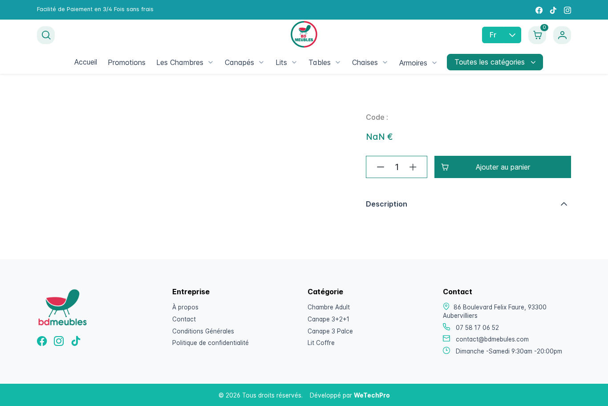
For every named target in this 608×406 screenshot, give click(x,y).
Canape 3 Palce (330, 331)
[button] (468, 203)
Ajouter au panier (503, 166)
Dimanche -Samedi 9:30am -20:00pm (509, 351)
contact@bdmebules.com (492, 339)
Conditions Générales (203, 331)
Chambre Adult (329, 307)
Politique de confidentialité (210, 342)
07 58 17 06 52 (477, 327)
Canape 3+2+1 (328, 319)
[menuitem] (85, 62)
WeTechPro (372, 395)
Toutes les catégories (490, 61)
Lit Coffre (321, 342)
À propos (185, 307)
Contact (184, 319)
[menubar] (256, 62)
